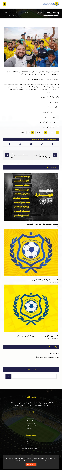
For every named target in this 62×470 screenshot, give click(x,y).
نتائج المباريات (30, 443)
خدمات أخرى (30, 428)
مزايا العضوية (30, 423)
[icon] (57, 132)
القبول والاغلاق (31, 464)
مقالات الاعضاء (30, 446)
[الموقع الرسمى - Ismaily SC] (50, 3)
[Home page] (27, 13)
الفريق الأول (23, 133)
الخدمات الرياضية (30, 418)
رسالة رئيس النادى (30, 426)
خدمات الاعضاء (30, 421)
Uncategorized (53, 338)
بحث (8, 376)
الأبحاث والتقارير (30, 441)
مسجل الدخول (47, 357)
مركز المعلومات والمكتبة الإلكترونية (30, 449)
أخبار (29, 133)
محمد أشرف (51, 133)
